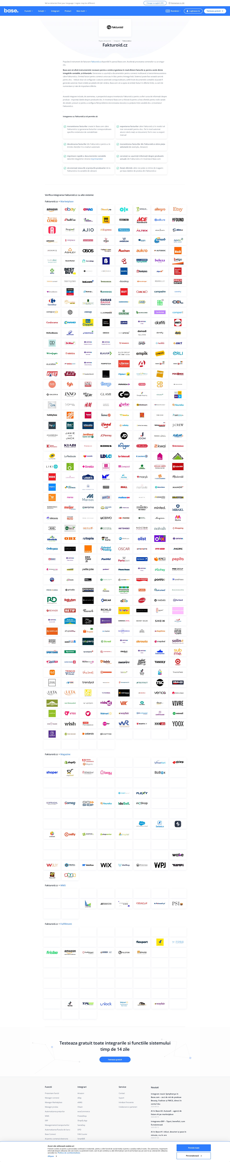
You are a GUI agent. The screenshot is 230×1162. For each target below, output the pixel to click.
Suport (121, 1098)
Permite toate (193, 1148)
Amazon (81, 1093)
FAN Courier (82, 1134)
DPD (79, 1129)
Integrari (55, 11)
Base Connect (50, 1134)
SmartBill (81, 1138)
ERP (46, 1120)
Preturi (68, 11)
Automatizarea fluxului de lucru (57, 1129)
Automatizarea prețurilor (55, 1111)
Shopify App (82, 1120)
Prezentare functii (52, 1093)
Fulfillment (66, 923)
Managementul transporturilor (57, 1125)
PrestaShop (82, 1116)
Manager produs (51, 1107)
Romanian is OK (177, 3)
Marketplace (66, 201)
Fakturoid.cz (96, 61)
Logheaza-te (194, 11)
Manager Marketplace (53, 1102)
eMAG (80, 1102)
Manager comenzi (52, 1098)
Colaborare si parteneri (128, 1107)
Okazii (80, 1107)
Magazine (65, 754)
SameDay (81, 1125)
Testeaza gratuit (214, 11)
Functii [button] (28, 11)
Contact (122, 1093)
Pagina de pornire (105, 41)
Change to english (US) (155, 3)
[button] (173, 11)
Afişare (51, 1156)
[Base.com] (11, 11)
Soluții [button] (41, 11)
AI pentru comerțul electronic (56, 1138)
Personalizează (192, 1156)
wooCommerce (84, 1111)
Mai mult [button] (81, 11)
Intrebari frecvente (126, 1102)
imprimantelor (97, 159)
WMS (63, 885)
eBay (79, 1098)
